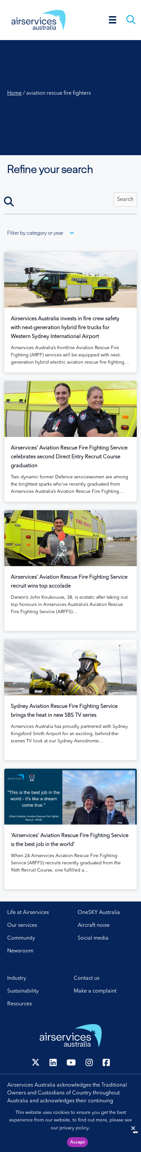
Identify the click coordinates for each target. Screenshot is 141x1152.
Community (21, 938)
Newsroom (20, 951)
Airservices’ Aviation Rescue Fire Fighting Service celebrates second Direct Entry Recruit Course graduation (69, 456)
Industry (16, 978)
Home (14, 93)
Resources (19, 1004)
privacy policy (74, 1128)
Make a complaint (95, 991)
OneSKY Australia (99, 912)
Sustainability (23, 991)
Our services (22, 925)
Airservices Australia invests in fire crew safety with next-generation (65, 327)
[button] (125, 199)
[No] (135, 1132)
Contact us (86, 978)
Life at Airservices (28, 912)
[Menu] (112, 20)
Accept (77, 1142)
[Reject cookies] (133, 1128)
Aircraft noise (94, 925)
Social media (93, 938)
